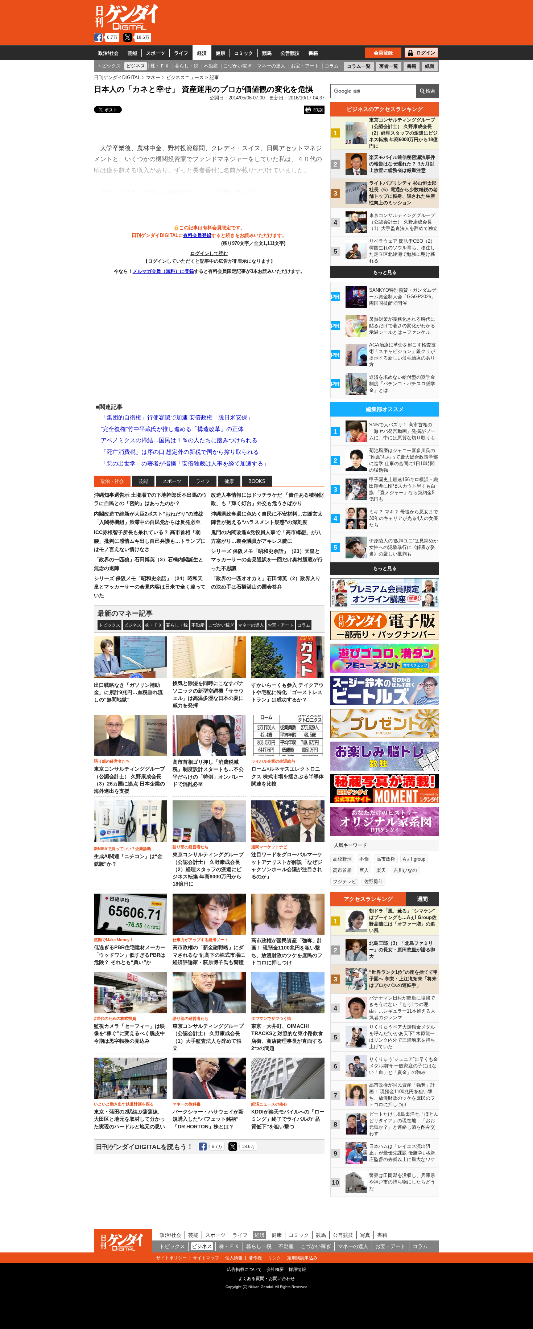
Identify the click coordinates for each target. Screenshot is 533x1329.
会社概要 (275, 1269)
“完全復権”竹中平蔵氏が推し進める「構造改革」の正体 (172, 429)
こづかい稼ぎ (221, 625)
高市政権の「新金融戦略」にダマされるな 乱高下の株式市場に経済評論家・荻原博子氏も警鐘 (209, 955)
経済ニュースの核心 (269, 1104)
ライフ (181, 53)
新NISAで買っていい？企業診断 (122, 848)
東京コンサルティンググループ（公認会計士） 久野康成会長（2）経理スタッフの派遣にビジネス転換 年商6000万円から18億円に (208, 869)
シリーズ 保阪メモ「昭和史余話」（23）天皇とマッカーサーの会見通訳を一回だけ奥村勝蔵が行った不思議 (267, 559)
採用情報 (297, 1269)
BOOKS (256, 481)
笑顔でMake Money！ (113, 940)
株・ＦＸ (153, 625)
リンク (274, 1258)
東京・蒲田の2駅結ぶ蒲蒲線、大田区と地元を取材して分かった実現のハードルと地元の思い (129, 1119)
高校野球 (342, 859)
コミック (243, 53)
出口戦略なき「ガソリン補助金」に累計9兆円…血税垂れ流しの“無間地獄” (128, 692)
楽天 (381, 870)
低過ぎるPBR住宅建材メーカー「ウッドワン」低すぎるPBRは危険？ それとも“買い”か (129, 955)
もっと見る (385, 272)
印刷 (318, 110)
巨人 (364, 870)
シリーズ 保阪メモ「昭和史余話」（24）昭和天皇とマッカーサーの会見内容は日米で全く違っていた (150, 586)
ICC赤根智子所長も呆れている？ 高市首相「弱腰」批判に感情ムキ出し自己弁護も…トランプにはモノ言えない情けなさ (150, 540)
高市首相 (342, 870)
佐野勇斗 (373, 881)
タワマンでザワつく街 (271, 1018)
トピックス (109, 625)
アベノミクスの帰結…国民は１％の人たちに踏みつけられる (179, 440)
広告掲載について (244, 1269)
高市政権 (385, 859)
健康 (220, 53)
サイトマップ (206, 1258)
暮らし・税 (177, 625)
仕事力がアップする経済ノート (200, 940)
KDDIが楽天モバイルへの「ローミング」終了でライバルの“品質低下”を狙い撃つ (288, 1119)
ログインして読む (209, 253)
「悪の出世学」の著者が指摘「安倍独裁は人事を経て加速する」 (185, 463)
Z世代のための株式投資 (115, 1018)
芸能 (132, 53)
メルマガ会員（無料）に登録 (163, 271)
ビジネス (132, 625)
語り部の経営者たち (112, 761)
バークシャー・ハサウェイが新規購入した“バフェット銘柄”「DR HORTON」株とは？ (208, 1119)
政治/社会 (108, 53)
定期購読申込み (302, 1258)
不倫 (364, 859)
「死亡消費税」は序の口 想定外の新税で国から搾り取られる (180, 452)
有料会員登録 (197, 235)
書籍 (313, 53)
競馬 (267, 53)
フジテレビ (344, 881)
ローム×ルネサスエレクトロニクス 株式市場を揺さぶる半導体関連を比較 (287, 776)
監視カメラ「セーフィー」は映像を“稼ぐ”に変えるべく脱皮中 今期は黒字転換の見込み (129, 1034)
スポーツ (155, 53)
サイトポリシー (171, 1258)
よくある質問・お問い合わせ (266, 1278)
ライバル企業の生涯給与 (273, 761)
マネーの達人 (251, 625)
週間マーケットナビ (269, 847)
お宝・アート (281, 625)
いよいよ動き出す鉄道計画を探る (124, 1104)
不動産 (197, 625)
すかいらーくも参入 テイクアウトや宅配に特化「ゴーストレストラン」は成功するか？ (287, 692)
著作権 (255, 1258)
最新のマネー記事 (125, 613)
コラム (303, 625)
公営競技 (290, 53)
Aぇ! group (414, 859)
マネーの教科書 (187, 1104)
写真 (365, 1235)
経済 (202, 53)
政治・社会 (112, 481)
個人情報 (234, 1258)
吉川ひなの (405, 870)
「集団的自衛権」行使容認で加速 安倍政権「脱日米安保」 (177, 417)
